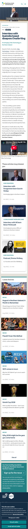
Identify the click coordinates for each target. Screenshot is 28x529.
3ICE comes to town (10, 369)
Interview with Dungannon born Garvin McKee (13, 189)
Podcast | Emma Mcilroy (12, 258)
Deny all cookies (14, 522)
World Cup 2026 (8, 402)
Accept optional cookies (14, 526)
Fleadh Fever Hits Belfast (12, 336)
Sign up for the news (13, 473)
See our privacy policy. (18, 514)
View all (14, 457)
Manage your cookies (14, 517)
